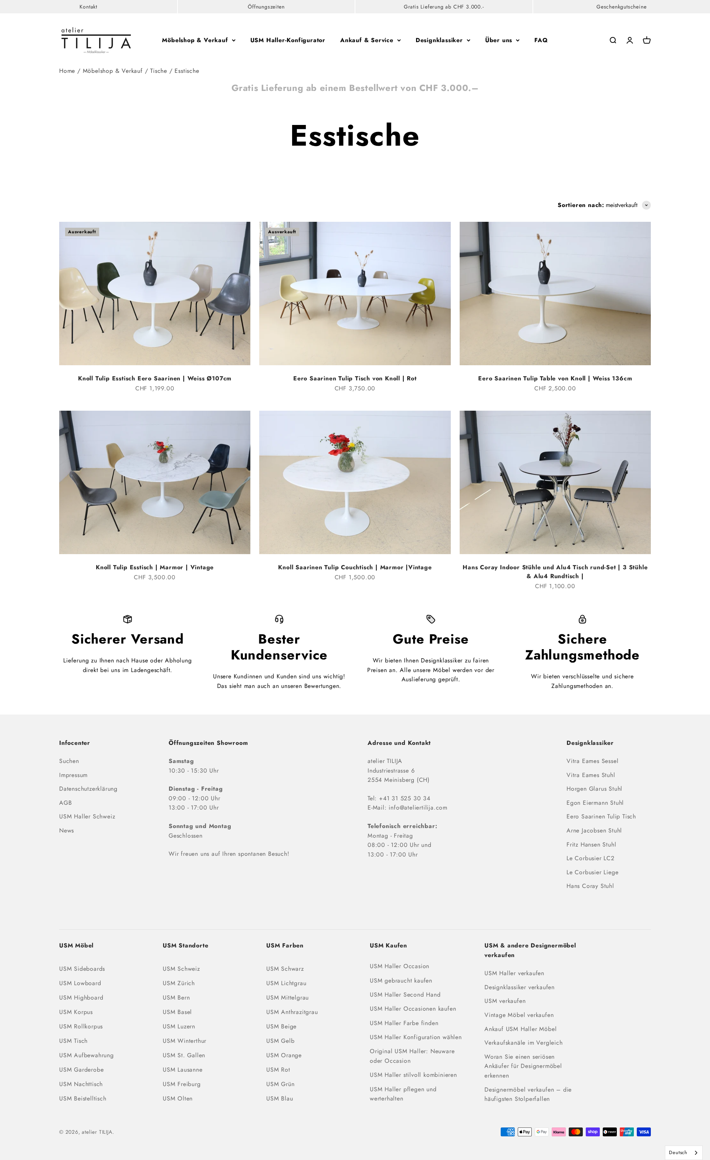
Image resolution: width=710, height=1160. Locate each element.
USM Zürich (179, 983)
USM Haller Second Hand (405, 994)
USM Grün (280, 1084)
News (66, 830)
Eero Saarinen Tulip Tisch (601, 816)
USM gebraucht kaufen (401, 980)
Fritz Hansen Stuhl (591, 844)
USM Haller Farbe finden (404, 1023)
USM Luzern (179, 1026)
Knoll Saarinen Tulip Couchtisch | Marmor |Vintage (355, 567)
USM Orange (284, 1055)
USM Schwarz (285, 968)
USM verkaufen (504, 1001)
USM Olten (178, 1098)
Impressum (73, 775)
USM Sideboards (82, 968)
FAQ (541, 40)
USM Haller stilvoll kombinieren (413, 1075)
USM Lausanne (183, 1069)
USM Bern (176, 997)
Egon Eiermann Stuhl (595, 802)
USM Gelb (280, 1041)
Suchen (69, 761)
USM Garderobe (81, 1069)
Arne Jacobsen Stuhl (594, 830)
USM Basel (177, 1012)
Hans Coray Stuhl (590, 886)
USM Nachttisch (81, 1084)
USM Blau (279, 1098)
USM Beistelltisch (82, 1098)
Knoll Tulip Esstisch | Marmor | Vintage (155, 567)
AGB (65, 802)
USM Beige (281, 1026)
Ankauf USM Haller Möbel (520, 1029)
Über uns (498, 40)
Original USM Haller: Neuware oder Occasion (412, 1056)
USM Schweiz (181, 968)
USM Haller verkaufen (514, 973)
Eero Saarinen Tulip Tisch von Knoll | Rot (355, 378)
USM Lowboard (80, 983)
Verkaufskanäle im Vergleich (523, 1042)
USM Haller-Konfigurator (287, 40)
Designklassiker (439, 40)
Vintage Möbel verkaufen (519, 1015)
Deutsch (678, 1152)
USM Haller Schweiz (87, 816)
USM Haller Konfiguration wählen (416, 1037)
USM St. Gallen (184, 1055)
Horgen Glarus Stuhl (594, 788)
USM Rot (278, 1069)
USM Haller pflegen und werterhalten (403, 1094)
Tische (158, 71)
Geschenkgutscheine (621, 6)
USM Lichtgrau (286, 983)
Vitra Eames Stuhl (591, 775)
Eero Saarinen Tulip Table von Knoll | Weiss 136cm (555, 378)
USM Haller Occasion (399, 966)
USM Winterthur (184, 1041)
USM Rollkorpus (81, 1026)
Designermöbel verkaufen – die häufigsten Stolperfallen (528, 1094)
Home (67, 71)
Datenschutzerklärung (88, 788)
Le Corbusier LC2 (591, 858)
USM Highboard (81, 997)
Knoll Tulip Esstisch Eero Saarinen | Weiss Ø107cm (154, 378)
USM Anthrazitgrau (292, 1012)
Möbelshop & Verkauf (195, 40)
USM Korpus (76, 1012)
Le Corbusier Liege (592, 872)
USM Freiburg (182, 1084)
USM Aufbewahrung (86, 1055)
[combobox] (684, 1153)
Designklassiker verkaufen (519, 987)
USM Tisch (73, 1041)
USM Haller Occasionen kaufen (413, 1008)
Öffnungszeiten (266, 6)
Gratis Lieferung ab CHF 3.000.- (444, 6)
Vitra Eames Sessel (592, 761)
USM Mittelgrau (287, 997)
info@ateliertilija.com (418, 807)
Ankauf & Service (366, 40)
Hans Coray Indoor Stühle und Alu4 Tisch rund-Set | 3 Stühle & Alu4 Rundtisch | (555, 571)
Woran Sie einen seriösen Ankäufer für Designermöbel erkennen (523, 1066)
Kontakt (88, 6)
